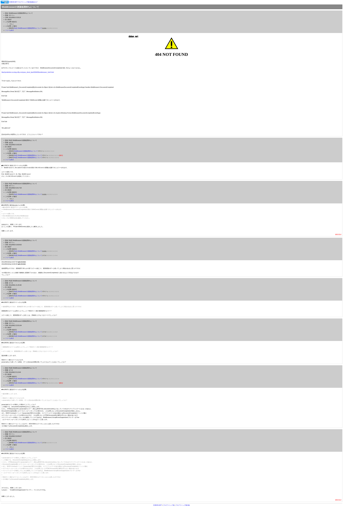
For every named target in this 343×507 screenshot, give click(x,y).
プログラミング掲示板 (182, 505)
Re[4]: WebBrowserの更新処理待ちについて (28, 296)
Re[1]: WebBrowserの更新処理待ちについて (28, 28)
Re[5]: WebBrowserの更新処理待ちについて (28, 336)
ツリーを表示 (9, 30)
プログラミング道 (168, 505)
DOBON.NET (157, 505)
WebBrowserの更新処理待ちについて (26, 151)
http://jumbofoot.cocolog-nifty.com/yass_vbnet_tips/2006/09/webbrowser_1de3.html (28, 72)
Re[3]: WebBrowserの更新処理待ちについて (28, 255)
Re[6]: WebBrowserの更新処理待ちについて (28, 383)
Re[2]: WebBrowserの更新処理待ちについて (28, 155)
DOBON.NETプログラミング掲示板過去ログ (23, 2)
